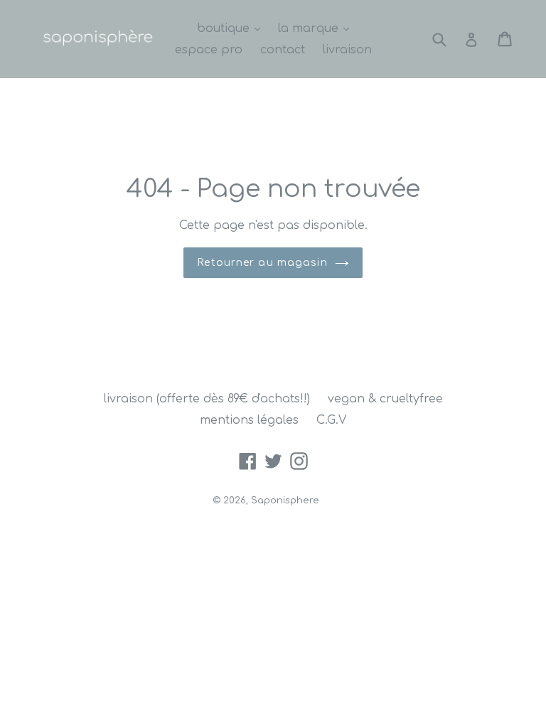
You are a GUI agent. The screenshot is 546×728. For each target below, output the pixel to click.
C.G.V (331, 420)
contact (282, 49)
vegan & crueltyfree (385, 398)
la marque (317, 28)
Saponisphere (285, 500)
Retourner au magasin (262, 262)
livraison (347, 49)
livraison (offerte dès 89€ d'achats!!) (207, 398)
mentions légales (249, 420)
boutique (232, 28)
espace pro (208, 49)
